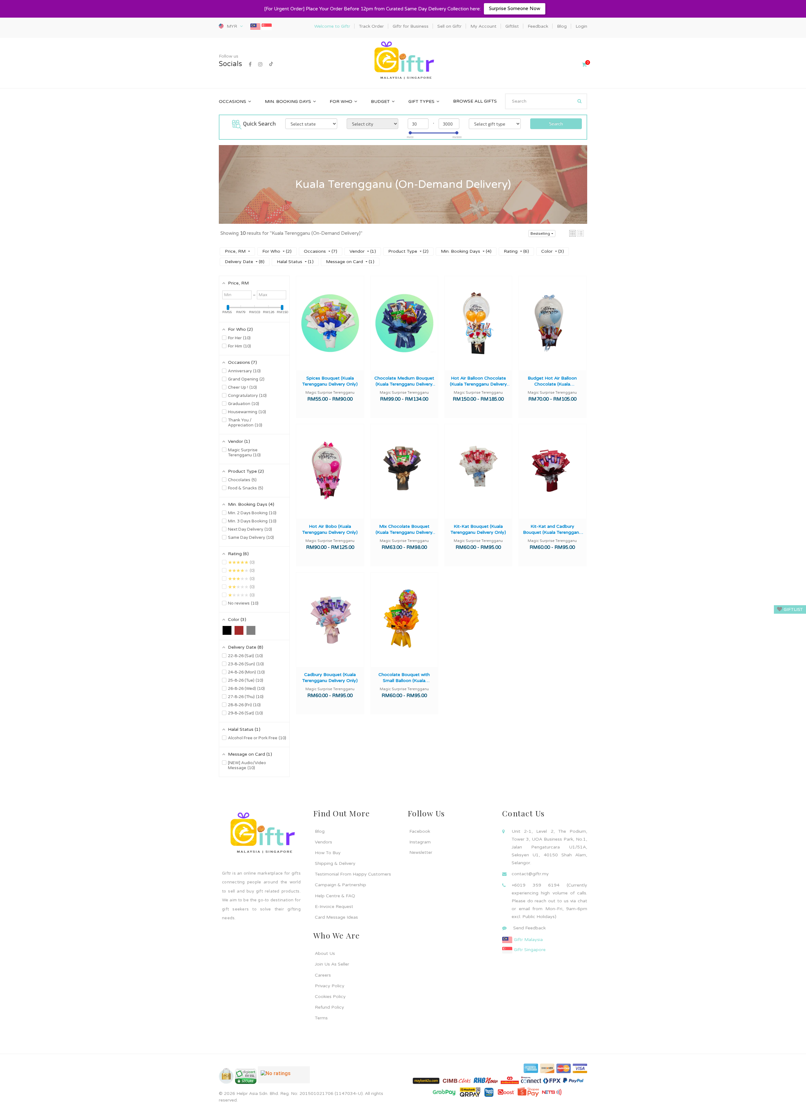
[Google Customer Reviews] (284, 1077)
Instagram (420, 842)
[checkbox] (227, 630)
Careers (323, 975)
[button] (572, 233)
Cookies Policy (330, 996)
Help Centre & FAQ (335, 896)
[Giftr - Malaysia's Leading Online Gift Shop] (403, 61)
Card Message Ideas (336, 917)
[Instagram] (260, 64)
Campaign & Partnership (340, 885)
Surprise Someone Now (514, 8)
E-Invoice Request (334, 906)
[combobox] (546, 101)
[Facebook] (250, 64)
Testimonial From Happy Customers (353, 874)
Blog (320, 831)
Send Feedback (529, 928)
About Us (325, 953)
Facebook (419, 831)
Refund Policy (329, 1007)
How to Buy (328, 852)
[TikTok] (271, 64)
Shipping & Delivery (335, 863)
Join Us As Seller (332, 964)
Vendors (323, 842)
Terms (321, 1018)
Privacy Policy (329, 986)
